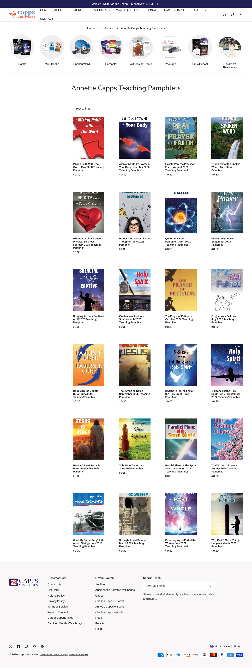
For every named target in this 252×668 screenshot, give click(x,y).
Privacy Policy (56, 601)
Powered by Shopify (78, 654)
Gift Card (53, 589)
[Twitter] (11, 646)
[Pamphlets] (111, 47)
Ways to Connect (57, 612)
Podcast (100, 623)
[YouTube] (34, 646)
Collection (107, 28)
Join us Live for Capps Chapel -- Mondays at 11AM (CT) (126, 3)
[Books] (22, 47)
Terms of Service (57, 606)
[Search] (224, 14)
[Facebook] (18, 646)
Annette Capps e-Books (109, 606)
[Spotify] (42, 646)
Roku (98, 628)
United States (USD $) (227, 646)
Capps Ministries (28, 654)
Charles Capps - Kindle (109, 612)
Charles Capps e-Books (109, 601)
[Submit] (210, 586)
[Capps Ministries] (22, 15)
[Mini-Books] (52, 47)
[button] (241, 14)
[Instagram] (26, 646)
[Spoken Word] (81, 47)
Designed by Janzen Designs (54, 654)
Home (91, 28)
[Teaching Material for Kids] (230, 47)
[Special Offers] (170, 47)
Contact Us (54, 584)
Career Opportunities (60, 617)
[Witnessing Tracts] (141, 47)
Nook (98, 617)
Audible (100, 584)
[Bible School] (200, 47)
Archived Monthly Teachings (64, 623)
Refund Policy (56, 595)
